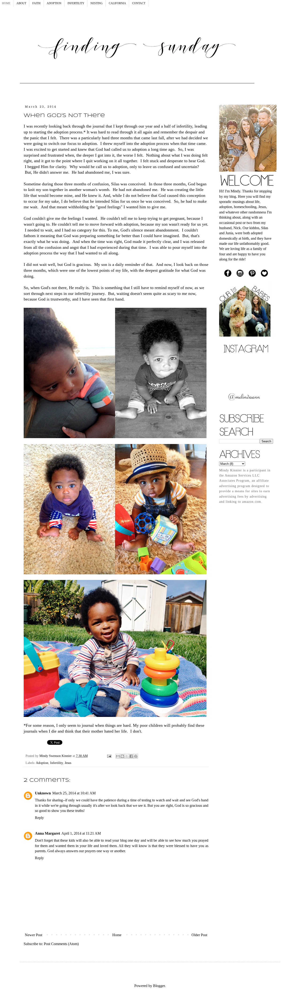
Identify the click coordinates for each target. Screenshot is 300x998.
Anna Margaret (47, 833)
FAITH (36, 3)
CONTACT (138, 3)
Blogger (159, 986)
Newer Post (33, 935)
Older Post (199, 935)
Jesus (68, 763)
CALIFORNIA (117, 3)
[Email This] (118, 756)
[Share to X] (126, 756)
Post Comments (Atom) (61, 944)
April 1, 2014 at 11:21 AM (81, 833)
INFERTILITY (76, 3)
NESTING (96, 3)
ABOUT (21, 3)
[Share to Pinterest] (135, 756)
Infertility (56, 763)
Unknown (43, 793)
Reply (39, 818)
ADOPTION (54, 3)
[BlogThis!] (122, 756)
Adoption (42, 763)
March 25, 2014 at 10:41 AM (74, 793)
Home (116, 935)
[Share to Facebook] (131, 756)
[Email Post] (108, 756)
